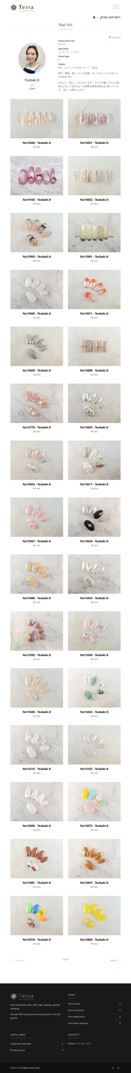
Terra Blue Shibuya (78, 1023)
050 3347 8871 (83, 1043)
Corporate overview (20, 1043)
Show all (116, 37)
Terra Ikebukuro (76, 1016)
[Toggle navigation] (116, 7)
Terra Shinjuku (76, 1010)
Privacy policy (17, 1050)
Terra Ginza (74, 1003)
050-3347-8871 (112, 17)
